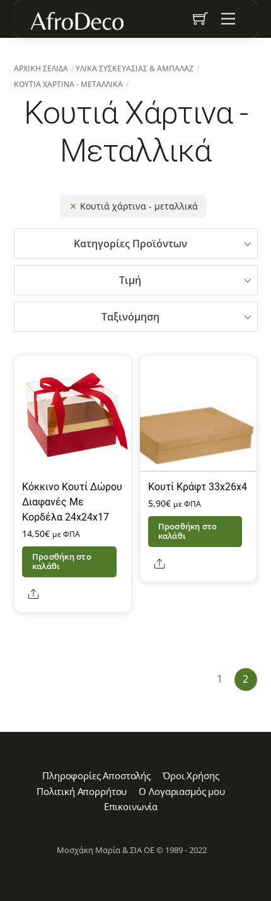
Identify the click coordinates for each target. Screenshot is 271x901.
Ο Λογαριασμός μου (181, 791)
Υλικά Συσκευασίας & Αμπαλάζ (134, 68)
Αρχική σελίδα (41, 68)
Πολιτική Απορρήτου (82, 791)
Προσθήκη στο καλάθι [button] (61, 561)
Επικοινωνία (131, 806)
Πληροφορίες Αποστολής (96, 775)
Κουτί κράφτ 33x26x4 (197, 487)
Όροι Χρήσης (191, 775)
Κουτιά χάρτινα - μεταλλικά (68, 84)
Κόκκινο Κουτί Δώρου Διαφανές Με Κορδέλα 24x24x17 (72, 502)
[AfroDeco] (76, 20)
